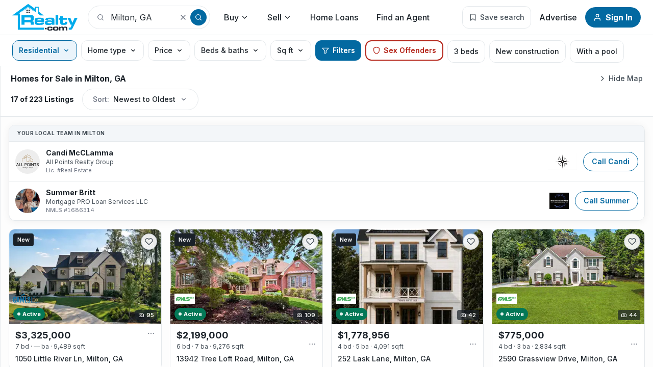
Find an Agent (403, 17)
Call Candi (611, 161)
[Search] (198, 17)
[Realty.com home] (45, 17)
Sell (274, 17)
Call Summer (607, 200)
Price (163, 50)
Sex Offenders (410, 50)
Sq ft (285, 50)
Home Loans (334, 17)
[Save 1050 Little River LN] (149, 241)
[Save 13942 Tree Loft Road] (310, 241)
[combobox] (140, 17)
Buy (231, 17)
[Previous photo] (21, 277)
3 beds (466, 51)
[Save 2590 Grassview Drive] (632, 241)
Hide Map (626, 78)
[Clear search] (183, 17)
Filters (344, 50)
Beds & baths (224, 50)
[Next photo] (149, 277)
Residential (39, 50)
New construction (527, 51)
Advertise (558, 17)
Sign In (619, 17)
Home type (107, 50)
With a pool (596, 51)
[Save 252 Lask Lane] (471, 241)
